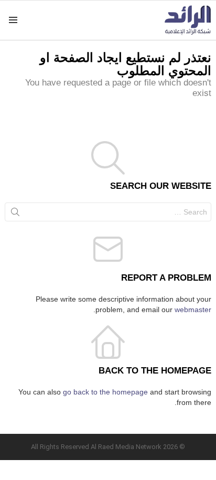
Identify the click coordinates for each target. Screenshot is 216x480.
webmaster (193, 309)
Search (15, 214)
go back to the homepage (105, 392)
